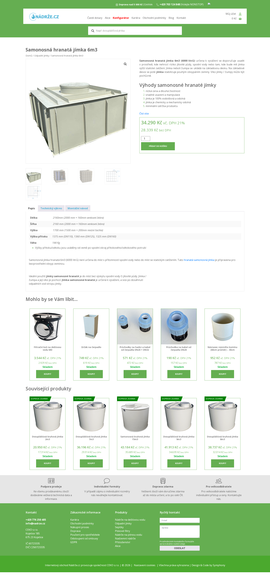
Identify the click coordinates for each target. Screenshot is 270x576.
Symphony (219, 565)
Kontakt (181, 18)
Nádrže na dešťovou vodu (130, 519)
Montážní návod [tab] (78, 208)
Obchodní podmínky (154, 18)
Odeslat (179, 548)
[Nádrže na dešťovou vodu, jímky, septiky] (44, 17)
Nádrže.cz (74, 565)
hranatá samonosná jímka (199, 260)
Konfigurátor (121, 18)
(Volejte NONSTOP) (181, 4)
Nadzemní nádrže (125, 538)
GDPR (73, 542)
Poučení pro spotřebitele (85, 534)
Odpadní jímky (41, 55)
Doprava (75, 531)
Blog (171, 18)
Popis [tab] (31, 208)
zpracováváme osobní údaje (172, 544)
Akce (107, 18)
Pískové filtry (122, 531)
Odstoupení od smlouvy (84, 538)
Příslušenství (122, 542)
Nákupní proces (79, 527)
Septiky (119, 527)
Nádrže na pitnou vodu (128, 534)
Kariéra (136, 18)
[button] (125, 64)
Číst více (144, 113)
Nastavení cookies (144, 565)
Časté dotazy (94, 18)
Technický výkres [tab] (51, 208)
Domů (29, 55)
